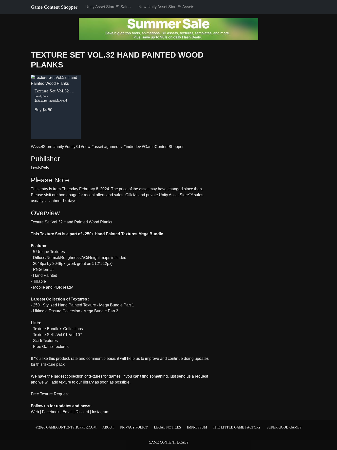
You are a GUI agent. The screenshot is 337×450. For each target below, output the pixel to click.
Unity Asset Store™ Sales (108, 7)
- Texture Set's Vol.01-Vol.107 (56, 335)
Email (67, 412)
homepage (68, 195)
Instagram (100, 412)
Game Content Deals (168, 442)
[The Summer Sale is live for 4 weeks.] (168, 28)
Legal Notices (167, 427)
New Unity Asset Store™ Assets (166, 7)
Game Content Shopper (54, 7)
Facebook (50, 412)
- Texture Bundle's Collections (57, 329)
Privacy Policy (134, 427)
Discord (82, 412)
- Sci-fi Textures (44, 341)
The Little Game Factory (237, 427)
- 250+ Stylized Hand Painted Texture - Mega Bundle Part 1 (82, 305)
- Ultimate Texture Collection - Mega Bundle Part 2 (74, 311)
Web (35, 412)
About (108, 427)
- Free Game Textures (50, 346)
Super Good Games (284, 427)
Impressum (197, 427)
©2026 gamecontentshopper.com (66, 427)
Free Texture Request (50, 394)
